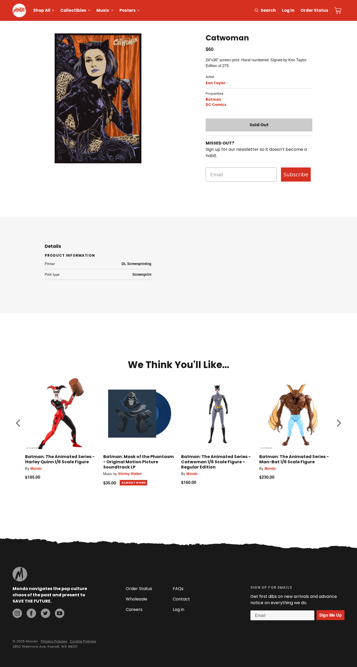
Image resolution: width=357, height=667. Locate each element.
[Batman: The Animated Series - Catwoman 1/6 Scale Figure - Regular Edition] (217, 413)
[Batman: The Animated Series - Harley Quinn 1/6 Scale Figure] (61, 413)
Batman (213, 99)
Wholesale (136, 599)
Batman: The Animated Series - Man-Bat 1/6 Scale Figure (294, 459)
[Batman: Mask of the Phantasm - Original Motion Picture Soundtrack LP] (139, 413)
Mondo (36, 468)
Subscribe (296, 174)
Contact (181, 599)
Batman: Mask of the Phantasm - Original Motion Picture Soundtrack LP (138, 462)
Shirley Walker (130, 473)
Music (102, 10)
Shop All (41, 10)
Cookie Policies (83, 641)
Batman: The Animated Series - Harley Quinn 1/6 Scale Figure (60, 459)
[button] (18, 423)
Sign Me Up (330, 615)
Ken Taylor (216, 83)
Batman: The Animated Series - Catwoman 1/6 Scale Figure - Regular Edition (216, 462)
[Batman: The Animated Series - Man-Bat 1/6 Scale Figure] (295, 413)
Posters (127, 10)
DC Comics (216, 104)
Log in (288, 10)
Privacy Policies (54, 641)
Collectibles (73, 10)
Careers (134, 609)
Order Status (314, 10)
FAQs (178, 589)
